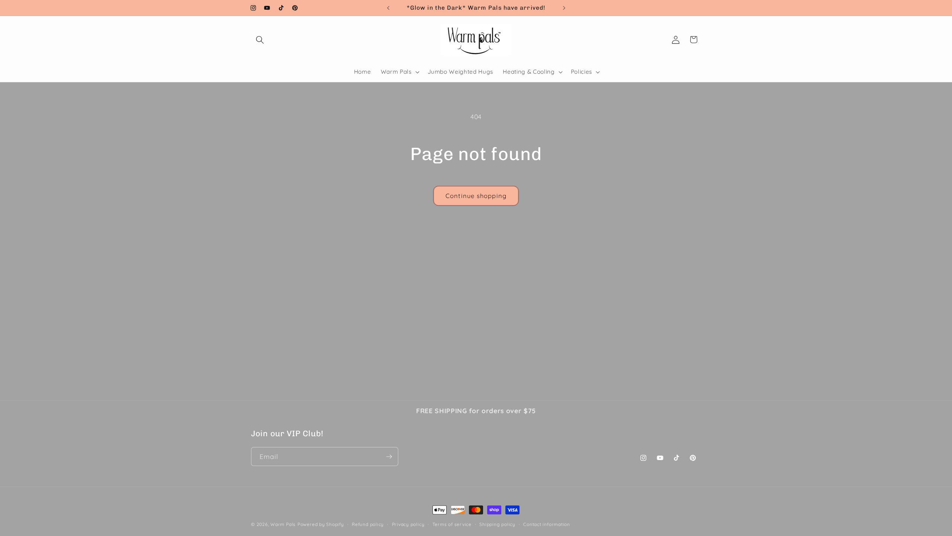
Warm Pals (283, 524)
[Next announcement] (564, 8)
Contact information (546, 524)
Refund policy (368, 524)
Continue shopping (476, 196)
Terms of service (452, 524)
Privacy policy (408, 524)
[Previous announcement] (388, 8)
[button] (260, 39)
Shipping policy (497, 524)
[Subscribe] (389, 456)
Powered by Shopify (321, 524)
